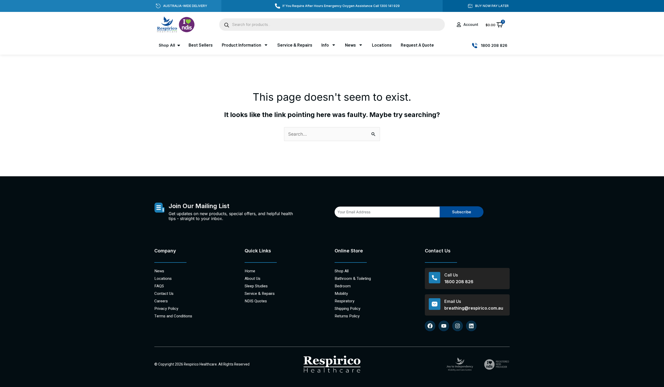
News (350, 44)
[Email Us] (434, 304)
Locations (382, 44)
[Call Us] (434, 277)
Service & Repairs (294, 44)
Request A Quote (417, 44)
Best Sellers (201, 44)
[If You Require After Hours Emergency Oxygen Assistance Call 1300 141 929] (277, 6)
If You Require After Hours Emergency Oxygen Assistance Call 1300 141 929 (341, 6)
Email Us (452, 301)
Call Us (451, 275)
